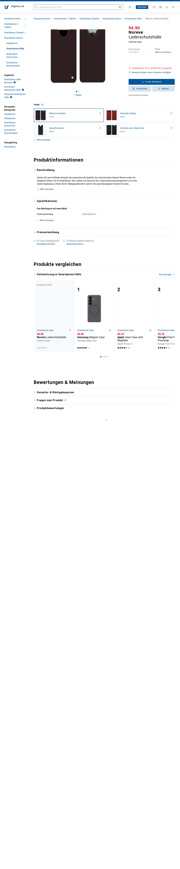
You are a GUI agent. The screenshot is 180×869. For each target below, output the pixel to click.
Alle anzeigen (165, 274)
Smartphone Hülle (15, 48)
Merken (165, 88)
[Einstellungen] (130, 7)
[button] (152, 68)
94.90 (134, 28)
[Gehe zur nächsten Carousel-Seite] (170, 316)
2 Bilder (78, 95)
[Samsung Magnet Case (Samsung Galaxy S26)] (94, 316)
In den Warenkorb (153, 82)
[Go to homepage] (14, 7)
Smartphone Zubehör (14, 32)
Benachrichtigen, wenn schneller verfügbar (151, 72)
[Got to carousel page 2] (78, 91)
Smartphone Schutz (13, 38)
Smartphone (10, 118)
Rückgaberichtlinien (46, 244)
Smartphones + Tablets (11, 25)
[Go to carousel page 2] (102, 356)
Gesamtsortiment (12, 18)
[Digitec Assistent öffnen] (154, 7)
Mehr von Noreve (163, 50)
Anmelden (142, 7)
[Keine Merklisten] (167, 7)
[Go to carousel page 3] (105, 356)
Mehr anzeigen (43, 140)
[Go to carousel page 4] (107, 356)
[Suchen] (36, 7)
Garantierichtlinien (74, 244)
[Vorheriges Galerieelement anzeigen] (33, 56)
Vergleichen (141, 88)
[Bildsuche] (120, 7)
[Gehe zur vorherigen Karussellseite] (38, 316)
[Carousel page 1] (76, 91)
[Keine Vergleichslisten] (160, 7)
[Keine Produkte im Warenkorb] (173, 7)
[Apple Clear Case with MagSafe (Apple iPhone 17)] (134, 316)
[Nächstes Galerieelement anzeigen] (122, 56)
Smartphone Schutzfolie (12, 55)
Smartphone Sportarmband (13, 64)
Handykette (11, 43)
